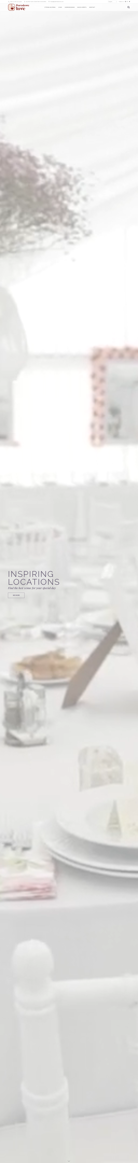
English (110, 1)
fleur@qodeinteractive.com (57, 1)
